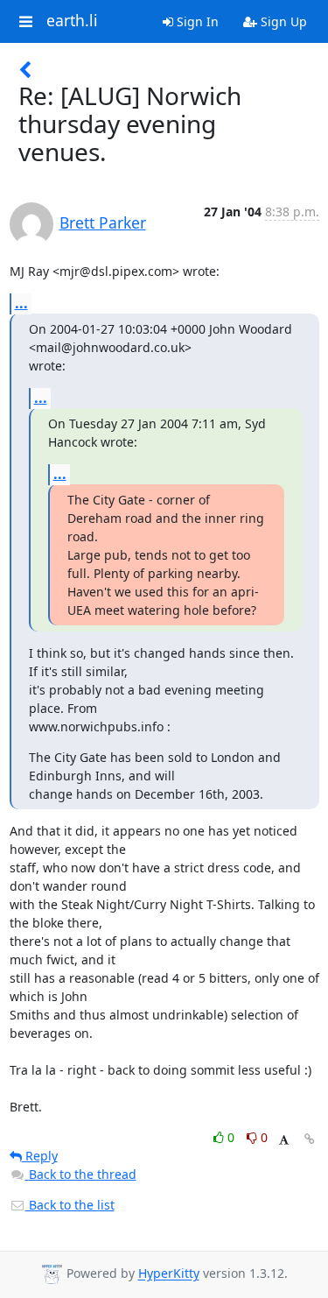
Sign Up (282, 21)
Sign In (196, 21)
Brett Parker (102, 222)
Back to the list (70, 1204)
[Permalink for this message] (309, 1139)
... (21, 303)
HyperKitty (168, 1274)
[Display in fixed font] (284, 1140)
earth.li (72, 21)
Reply (40, 1155)
